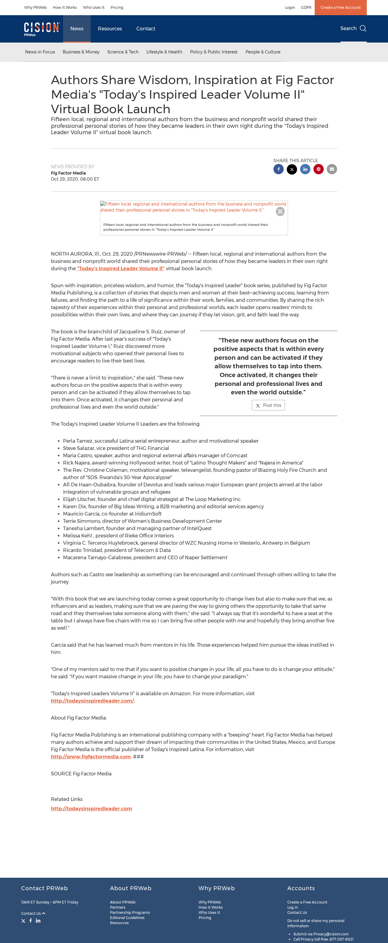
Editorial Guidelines (127, 917)
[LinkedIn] (38, 920)
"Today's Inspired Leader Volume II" (121, 268)
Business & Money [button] (81, 52)
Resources (110, 29)
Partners (117, 907)
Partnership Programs (130, 912)
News (76, 29)
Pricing (117, 7)
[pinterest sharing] (318, 170)
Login (290, 7)
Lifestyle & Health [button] (164, 52)
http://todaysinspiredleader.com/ (92, 701)
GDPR (306, 7)
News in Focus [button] (40, 52)
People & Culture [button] (263, 52)
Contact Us (31, 913)
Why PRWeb (35, 7)
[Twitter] (24, 920)
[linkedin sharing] (305, 170)
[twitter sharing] (292, 170)
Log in (292, 907)
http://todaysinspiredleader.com (91, 809)
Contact (145, 29)
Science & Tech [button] (123, 52)
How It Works (65, 7)
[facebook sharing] (278, 170)
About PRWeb (122, 902)
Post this (272, 405)
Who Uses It (94, 7)
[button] (194, 207)
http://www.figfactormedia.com (91, 757)
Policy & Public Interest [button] (214, 52)
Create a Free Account (341, 7)
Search (348, 28)
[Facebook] (30, 920)
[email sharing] (332, 170)
